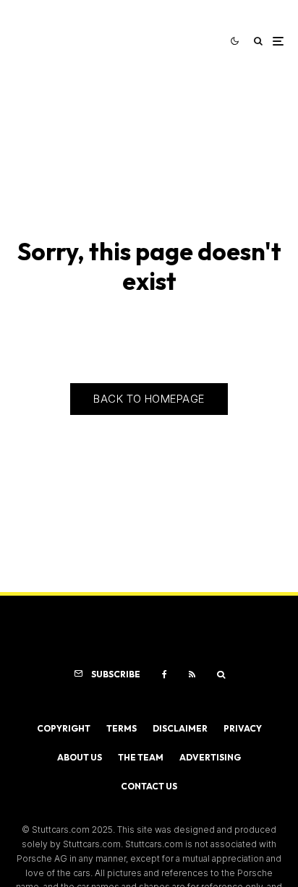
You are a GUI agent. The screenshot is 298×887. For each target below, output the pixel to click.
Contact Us (149, 786)
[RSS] (192, 674)
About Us (79, 757)
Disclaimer (180, 728)
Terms (121, 728)
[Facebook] (164, 674)
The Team (140, 757)
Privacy (243, 728)
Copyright (63, 728)
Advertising (210, 757)
